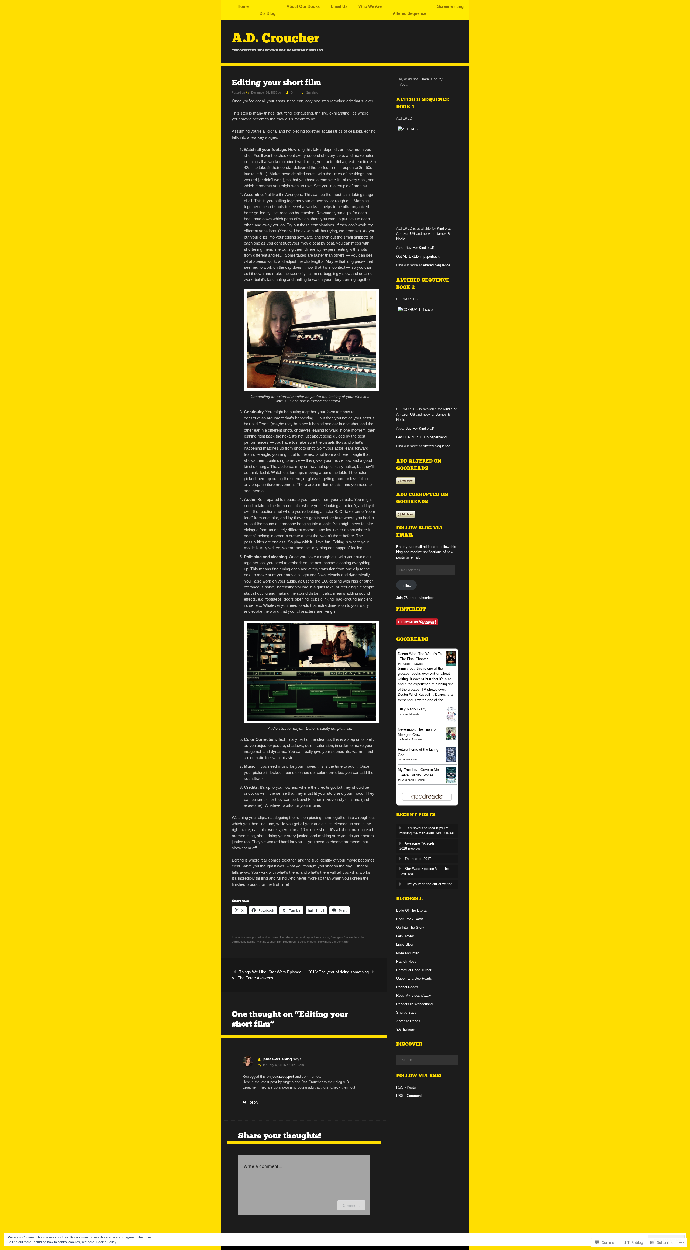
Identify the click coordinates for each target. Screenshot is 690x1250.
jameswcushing (277, 1059)
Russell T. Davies (412, 663)
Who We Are (370, 6)
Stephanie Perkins (413, 779)
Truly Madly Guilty (412, 709)
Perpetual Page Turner (413, 970)
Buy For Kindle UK (419, 248)
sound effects (307, 941)
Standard (312, 92)
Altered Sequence (409, 13)
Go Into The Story (410, 927)
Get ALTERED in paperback (418, 256)
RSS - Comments (410, 1096)
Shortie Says (406, 1012)
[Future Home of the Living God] (451, 761)
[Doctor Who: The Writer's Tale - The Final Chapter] (451, 665)
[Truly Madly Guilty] (451, 721)
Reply (253, 1102)
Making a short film (269, 941)
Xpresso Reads (408, 1021)
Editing (251, 941)
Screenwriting (450, 6)
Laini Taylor (405, 936)
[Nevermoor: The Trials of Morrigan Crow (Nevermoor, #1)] (451, 739)
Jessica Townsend (413, 739)
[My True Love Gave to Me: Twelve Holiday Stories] (451, 782)
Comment (351, 1205)
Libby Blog (404, 944)
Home (243, 6)
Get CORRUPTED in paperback (421, 437)
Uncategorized (289, 937)
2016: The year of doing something (338, 972)
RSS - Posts (406, 1087)
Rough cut (289, 941)
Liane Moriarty (410, 713)
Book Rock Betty (409, 919)
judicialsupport (283, 1077)
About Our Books (303, 6)
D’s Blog (267, 13)
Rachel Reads (407, 987)
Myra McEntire (407, 953)
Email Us (339, 6)
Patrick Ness (406, 961)
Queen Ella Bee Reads (414, 978)
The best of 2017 (418, 859)
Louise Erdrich (410, 759)
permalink (343, 941)
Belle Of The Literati (411, 910)
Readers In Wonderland (414, 1004)
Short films (271, 937)
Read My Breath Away (413, 995)
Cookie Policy (106, 1242)
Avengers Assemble (343, 937)
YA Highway (405, 1029)
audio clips (322, 937)
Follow (406, 586)
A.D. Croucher (275, 38)
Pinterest (411, 609)
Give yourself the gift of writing (428, 884)
